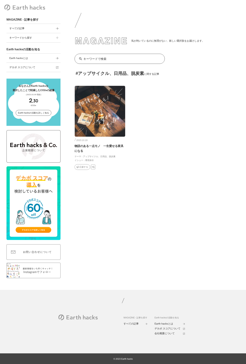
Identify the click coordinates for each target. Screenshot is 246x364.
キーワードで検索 (94, 58)
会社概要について (165, 333)
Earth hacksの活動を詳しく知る (33, 113)
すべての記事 (16, 28)
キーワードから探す (20, 37)
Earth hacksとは (18, 58)
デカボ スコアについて (22, 67)
